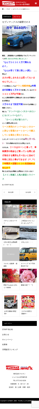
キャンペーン (7, 339)
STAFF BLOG (7, 16)
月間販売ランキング (10, 349)
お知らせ (5, 334)
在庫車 (4, 344)
